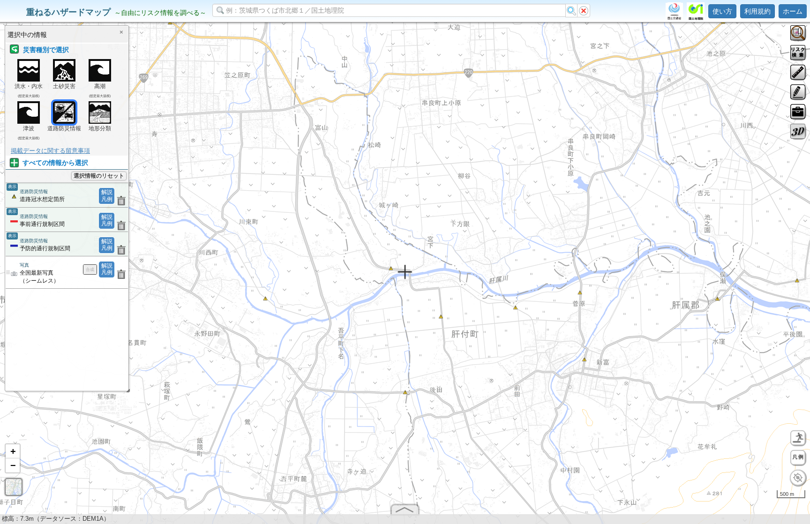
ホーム (792, 11)
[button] (13, 451)
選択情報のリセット (99, 175)
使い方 (722, 11)
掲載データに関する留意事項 (50, 150)
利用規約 (757, 11)
